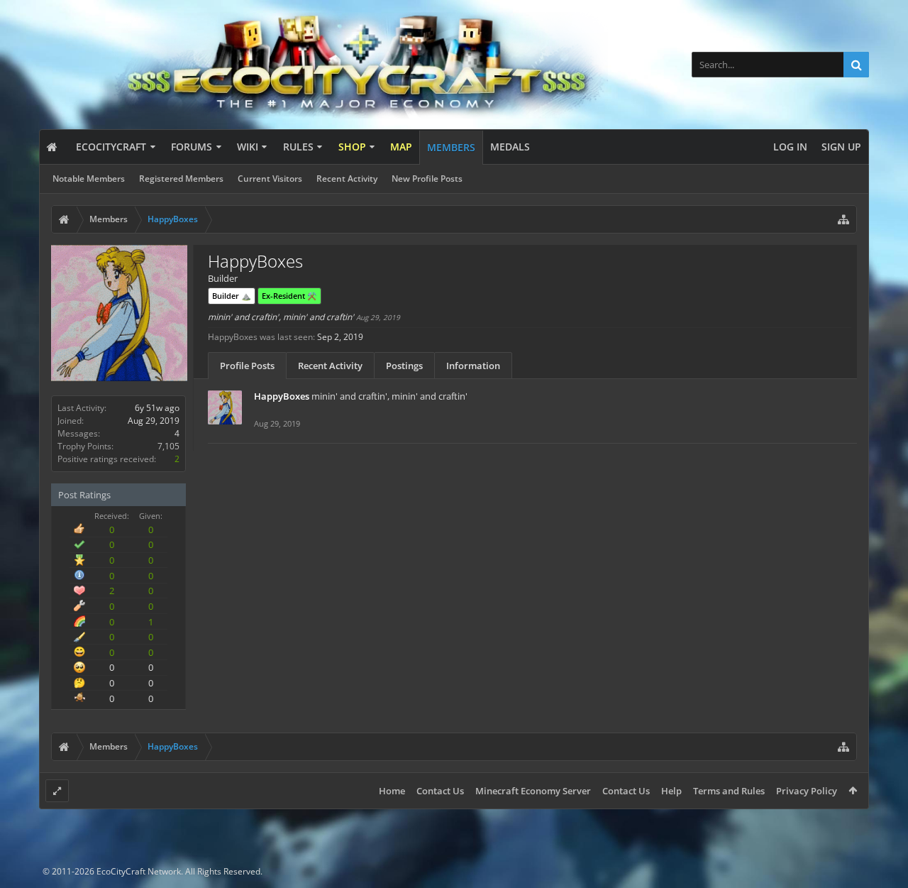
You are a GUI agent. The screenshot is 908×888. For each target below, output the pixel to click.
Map (401, 146)
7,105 (168, 446)
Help (671, 790)
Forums (191, 146)
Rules (298, 146)
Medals (510, 146)
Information (473, 365)
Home (392, 790)
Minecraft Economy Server (533, 790)
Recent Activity (346, 178)
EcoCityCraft (111, 146)
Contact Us (440, 790)
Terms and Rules (729, 790)
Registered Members (181, 178)
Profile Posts (247, 365)
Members (451, 147)
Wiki (247, 146)
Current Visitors (270, 178)
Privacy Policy (806, 790)
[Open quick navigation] (843, 219)
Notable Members (88, 178)
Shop (352, 146)
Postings (404, 365)
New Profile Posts (427, 178)
